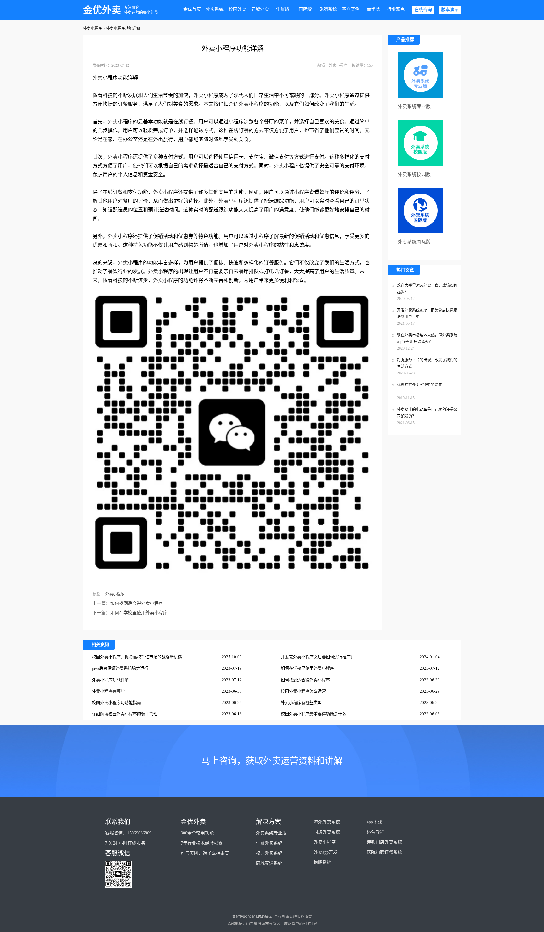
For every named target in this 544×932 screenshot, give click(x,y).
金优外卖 (102, 10)
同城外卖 (260, 9)
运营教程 (375, 832)
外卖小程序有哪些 (108, 691)
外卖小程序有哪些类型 (301, 702)
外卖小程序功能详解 (110, 679)
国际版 (305, 9)
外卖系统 (215, 9)
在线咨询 (423, 9)
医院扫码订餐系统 (384, 852)
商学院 (373, 9)
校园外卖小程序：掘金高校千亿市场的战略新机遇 (137, 656)
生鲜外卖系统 (269, 843)
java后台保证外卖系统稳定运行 (120, 668)
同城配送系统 (269, 863)
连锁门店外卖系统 (384, 842)
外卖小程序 (92, 28)
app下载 (374, 822)
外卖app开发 (325, 852)
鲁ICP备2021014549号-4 (252, 917)
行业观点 (396, 9)
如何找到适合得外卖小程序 (136, 603)
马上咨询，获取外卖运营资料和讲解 (272, 761)
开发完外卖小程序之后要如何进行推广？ (317, 656)
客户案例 (351, 9)
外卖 (98, 77)
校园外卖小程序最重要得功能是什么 (313, 713)
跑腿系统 (328, 9)
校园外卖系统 (269, 853)
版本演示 (450, 9)
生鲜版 (282, 9)
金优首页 (192, 9)
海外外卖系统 (327, 822)
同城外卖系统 (327, 832)
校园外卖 (237, 9)
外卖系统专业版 (271, 833)
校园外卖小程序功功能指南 (116, 702)
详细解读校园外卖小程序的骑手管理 (124, 713)
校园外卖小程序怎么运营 (303, 691)
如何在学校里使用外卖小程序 (138, 612)
